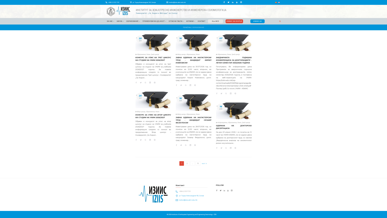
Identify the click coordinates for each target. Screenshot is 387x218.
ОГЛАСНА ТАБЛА (175, 21)
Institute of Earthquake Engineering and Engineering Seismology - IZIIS (194, 214)
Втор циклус (141, 112)
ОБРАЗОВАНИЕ (132, 21)
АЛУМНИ (190, 21)
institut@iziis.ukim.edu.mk (177, 2)
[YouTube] (237, 2)
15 (198, 163)
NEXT (204, 163)
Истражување (222, 122)
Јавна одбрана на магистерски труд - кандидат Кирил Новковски (193, 60)
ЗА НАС (110, 21)
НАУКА (119, 21)
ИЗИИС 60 (257, 21)
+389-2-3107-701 (113, 2)
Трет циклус (155, 54)
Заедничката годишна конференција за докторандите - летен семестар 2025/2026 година (234, 60)
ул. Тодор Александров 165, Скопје (144, 2)
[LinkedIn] (232, 2)
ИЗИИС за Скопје (234, 21)
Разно (148, 54)
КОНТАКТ (201, 21)
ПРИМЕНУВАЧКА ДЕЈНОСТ (154, 21)
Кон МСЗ (215, 21)
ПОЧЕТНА (187, 27)
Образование (141, 54)
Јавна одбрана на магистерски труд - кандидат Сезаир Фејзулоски (193, 120)
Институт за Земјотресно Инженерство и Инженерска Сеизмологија (181, 10)
